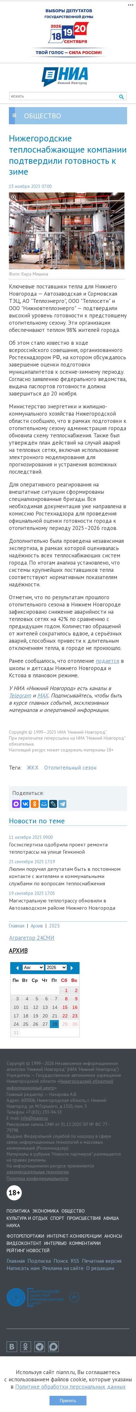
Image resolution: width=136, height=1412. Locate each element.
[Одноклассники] (35, 804)
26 (35, 1024)
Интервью (55, 1243)
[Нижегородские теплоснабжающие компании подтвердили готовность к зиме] (68, 230)
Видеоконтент (24, 1243)
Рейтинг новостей (28, 1250)
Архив (37, 926)
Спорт (57, 1218)
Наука (13, 1225)
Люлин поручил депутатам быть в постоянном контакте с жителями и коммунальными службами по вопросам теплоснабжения (64, 876)
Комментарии (85, 1243)
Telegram (20, 695)
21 (54, 1015)
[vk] (13, 1350)
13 (45, 1007)
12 (35, 1007)
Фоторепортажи (25, 1236)
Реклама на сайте (63, 1268)
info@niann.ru (34, 1118)
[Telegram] (62, 804)
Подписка (39, 1260)
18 (25, 1015)
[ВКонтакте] (25, 804)
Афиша (111, 1218)
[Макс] (55, 1350)
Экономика (45, 1211)
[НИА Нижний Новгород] (65, 85)
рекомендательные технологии (38, 1172)
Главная (16, 926)
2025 (54, 926)
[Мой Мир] (44, 804)
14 (54, 1007)
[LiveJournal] (53, 804)
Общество (73, 1211)
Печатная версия (101, 1260)
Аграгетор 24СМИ (31, 937)
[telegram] (41, 1350)
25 (25, 1024)
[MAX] (16, 804)
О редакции (100, 1268)
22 (65, 1015)
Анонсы (113, 1236)
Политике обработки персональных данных (70, 1386)
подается (107, 660)
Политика (18, 1211)
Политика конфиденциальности (37, 1178)
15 (65, 1007)
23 (75, 1015)
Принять (68, 1400)
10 (16, 1007)
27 (45, 1024)
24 (16, 1024)
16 (75, 1007)
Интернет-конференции (74, 1236)
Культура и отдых (27, 1218)
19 (35, 1015)
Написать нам (23, 1268)
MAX (42, 695)
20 (45, 1015)
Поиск (60, 1260)
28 (54, 1024)
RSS (75, 1260)
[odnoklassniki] (27, 1350)
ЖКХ (33, 767)
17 (16, 1015)
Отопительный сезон (70, 767)
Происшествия (84, 1218)
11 (25, 1007)
